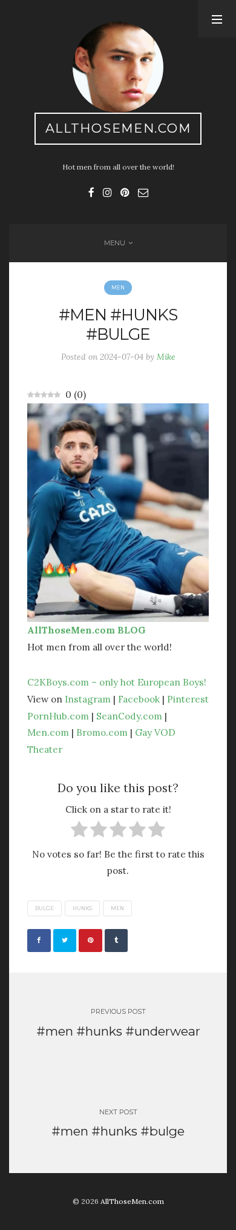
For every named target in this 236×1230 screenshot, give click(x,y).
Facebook (139, 699)
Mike (166, 356)
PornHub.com (58, 716)
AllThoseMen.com (118, 128)
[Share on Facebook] (39, 941)
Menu (114, 243)
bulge (44, 908)
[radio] (79, 832)
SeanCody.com (129, 716)
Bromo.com (102, 732)
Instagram (88, 699)
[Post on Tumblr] (116, 941)
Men (118, 288)
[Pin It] (90, 941)
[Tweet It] (65, 941)
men (117, 908)
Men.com (48, 732)
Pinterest (188, 699)
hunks (82, 908)
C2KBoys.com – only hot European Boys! (116, 682)
